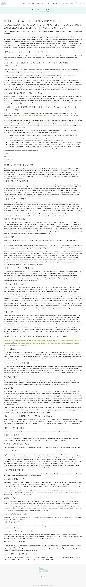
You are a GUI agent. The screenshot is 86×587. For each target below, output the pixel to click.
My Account (45, 581)
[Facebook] (41, 577)
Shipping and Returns (35, 581)
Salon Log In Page (54, 581)
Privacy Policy (12, 581)
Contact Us (75, 581)
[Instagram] (44, 577)
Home (37, 11)
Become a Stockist (65, 581)
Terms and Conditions (22, 581)
